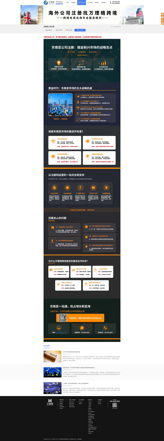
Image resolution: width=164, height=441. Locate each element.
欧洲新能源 (90, 421)
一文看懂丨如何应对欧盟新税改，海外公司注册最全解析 (75, 383)
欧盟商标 (61, 405)
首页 (68, 2)
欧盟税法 (89, 419)
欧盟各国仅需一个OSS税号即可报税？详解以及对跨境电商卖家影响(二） (79, 367)
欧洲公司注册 (69, 30)
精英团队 (80, 403)
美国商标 (61, 401)
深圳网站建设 (79, 439)
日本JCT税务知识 (91, 411)
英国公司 (89, 433)
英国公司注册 (48, 30)
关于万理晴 (89, 2)
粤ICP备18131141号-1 (48, 439)
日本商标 (61, 408)
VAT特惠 (89, 403)
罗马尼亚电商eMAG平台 (92, 427)
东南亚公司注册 (80, 30)
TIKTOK (89, 424)
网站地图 (71, 439)
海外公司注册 (82, 2)
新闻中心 (97, 2)
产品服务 (73, 2)
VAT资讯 (89, 401)
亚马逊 (89, 406)
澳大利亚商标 (62, 406)
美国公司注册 (59, 30)
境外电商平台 (90, 425)
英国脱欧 (89, 408)
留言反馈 (99, 403)
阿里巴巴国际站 (91, 431)
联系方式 (99, 401)
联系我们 (104, 2)
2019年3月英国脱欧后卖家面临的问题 (71, 351)
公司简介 (80, 401)
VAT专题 (89, 405)
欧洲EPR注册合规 (91, 414)
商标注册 (89, 413)
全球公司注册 (90, 422)
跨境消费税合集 (91, 416)
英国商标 (61, 403)
